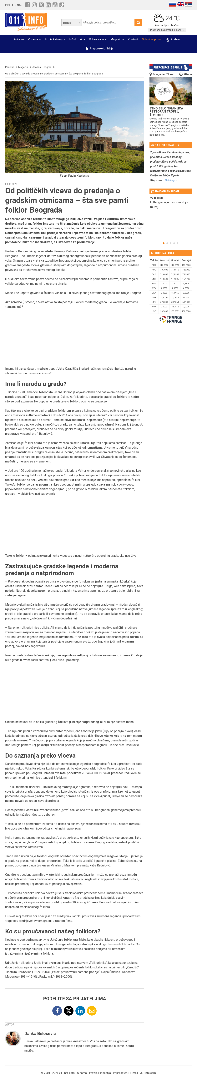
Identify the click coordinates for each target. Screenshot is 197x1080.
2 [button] (167, 243)
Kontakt (133, 39)
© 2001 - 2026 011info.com (58, 1072)
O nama (33, 39)
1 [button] (163, 243)
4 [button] (174, 243)
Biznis (67, 22)
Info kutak (75, 39)
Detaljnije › (171, 180)
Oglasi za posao (152, 39)
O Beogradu (96, 39)
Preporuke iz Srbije (101, 48)
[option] (170, 205)
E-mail (134, 1072)
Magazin (116, 39)
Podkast (175, 39)
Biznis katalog (54, 39)
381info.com (148, 1072)
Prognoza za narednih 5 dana (166, 30)
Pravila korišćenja (100, 1072)
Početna (19, 39)
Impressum (120, 1072)
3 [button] (170, 243)
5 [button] (177, 243)
